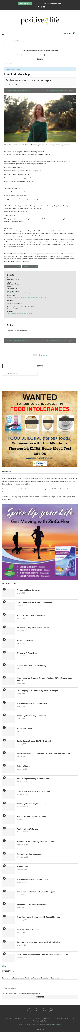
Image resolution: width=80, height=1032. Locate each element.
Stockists (17, 1018)
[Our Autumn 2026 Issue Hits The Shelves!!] (8, 606)
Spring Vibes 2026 (24, 728)
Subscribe (40, 59)
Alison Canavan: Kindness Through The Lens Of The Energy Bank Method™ (44, 679)
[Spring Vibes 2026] (8, 731)
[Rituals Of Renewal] (8, 643)
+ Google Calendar (12, 266)
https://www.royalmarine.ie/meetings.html (19, 313)
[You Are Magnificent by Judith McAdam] (8, 782)
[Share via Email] (46, 355)
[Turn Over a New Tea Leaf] (8, 933)
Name (19, 55)
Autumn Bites (22, 867)
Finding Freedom (12, 297)
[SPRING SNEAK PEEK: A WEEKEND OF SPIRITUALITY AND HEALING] (8, 756)
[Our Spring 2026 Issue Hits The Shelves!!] (8, 744)
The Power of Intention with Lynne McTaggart (36, 892)
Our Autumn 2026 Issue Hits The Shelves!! (34, 603)
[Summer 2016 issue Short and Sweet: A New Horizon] (8, 945)
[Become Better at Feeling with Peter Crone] (8, 845)
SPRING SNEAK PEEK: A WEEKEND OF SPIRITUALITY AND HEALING (44, 754)
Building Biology (24, 766)
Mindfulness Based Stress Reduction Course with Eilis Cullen (42, 955)
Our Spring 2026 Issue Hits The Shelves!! (34, 741)
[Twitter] (38, 7)
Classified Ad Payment (61, 1018)
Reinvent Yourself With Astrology (31, 615)
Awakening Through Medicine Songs (32, 904)
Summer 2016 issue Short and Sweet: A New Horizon (39, 942)
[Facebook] (35, 7)
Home (4, 41)
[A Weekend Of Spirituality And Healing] (8, 631)
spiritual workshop (36, 297)
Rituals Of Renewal (25, 640)
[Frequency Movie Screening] (8, 593)
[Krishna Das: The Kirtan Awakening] (8, 668)
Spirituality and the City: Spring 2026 (32, 703)
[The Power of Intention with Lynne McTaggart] (8, 895)
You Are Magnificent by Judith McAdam (33, 779)
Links (73, 1018)
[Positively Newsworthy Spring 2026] (8, 719)
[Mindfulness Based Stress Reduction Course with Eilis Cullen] (8, 958)
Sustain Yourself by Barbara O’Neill (31, 816)
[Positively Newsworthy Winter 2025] (8, 807)
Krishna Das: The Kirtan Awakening (31, 666)
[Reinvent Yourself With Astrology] (8, 618)
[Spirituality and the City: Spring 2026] (8, 706)
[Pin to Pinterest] (44, 355)
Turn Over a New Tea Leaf (28, 930)
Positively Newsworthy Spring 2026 (31, 716)
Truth (44, 297)
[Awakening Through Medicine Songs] (8, 907)
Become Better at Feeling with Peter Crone (35, 842)
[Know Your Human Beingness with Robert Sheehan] (8, 920)
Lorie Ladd (27, 297)
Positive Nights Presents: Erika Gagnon (60, 91)
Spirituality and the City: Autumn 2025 (32, 879)
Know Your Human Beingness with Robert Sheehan (38, 917)
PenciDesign (57, 1024)
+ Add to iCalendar (30, 266)
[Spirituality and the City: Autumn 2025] (8, 882)
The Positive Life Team (40, 1021)
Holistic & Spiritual (12, 293)
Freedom (20, 297)
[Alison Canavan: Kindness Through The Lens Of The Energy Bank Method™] (8, 681)
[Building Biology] (8, 769)
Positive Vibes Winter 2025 (28, 829)
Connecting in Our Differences (29, 854)
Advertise (27, 1018)
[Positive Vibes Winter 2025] (8, 832)
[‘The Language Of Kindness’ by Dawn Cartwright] (8, 694)
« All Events (8, 64)
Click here (55, 489)
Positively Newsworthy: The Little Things (34, 791)
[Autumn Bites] (8, 870)
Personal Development (26, 293)
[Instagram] (41, 7)
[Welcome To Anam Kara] (8, 656)
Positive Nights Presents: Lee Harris (18, 91)
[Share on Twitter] (41, 355)
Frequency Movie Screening (49, 3)
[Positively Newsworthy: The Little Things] (8, 794)
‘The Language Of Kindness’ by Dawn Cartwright (37, 691)
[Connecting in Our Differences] (8, 857)
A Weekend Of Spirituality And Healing (33, 628)
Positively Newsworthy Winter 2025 (31, 804)
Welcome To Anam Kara (27, 653)
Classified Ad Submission (42, 1018)
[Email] (44, 7)
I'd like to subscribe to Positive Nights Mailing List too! (22, 994)
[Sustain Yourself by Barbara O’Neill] (8, 819)
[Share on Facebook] (39, 355)
